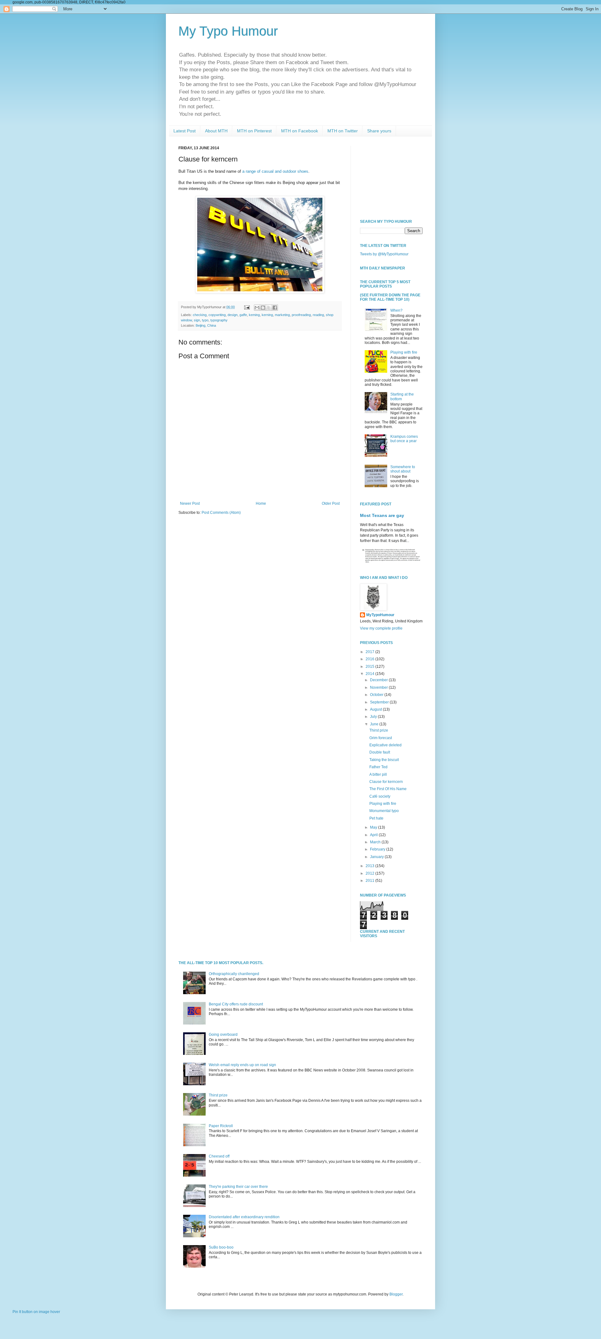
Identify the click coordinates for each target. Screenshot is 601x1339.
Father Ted (378, 767)
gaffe (243, 315)
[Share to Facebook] (275, 307)
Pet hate (376, 818)
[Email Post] (247, 307)
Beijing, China (206, 325)
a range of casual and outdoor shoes (275, 171)
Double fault (379, 752)
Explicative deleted (385, 745)
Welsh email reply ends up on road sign (242, 1065)
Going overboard (223, 1034)
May (374, 827)
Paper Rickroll (221, 1126)
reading (318, 315)
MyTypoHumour (380, 615)
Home (261, 503)
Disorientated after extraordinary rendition (244, 1217)
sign (197, 320)
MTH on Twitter (342, 130)
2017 (370, 652)
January (377, 857)
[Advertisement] (391, 177)
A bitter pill (378, 774)
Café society (379, 796)
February (378, 849)
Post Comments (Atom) (221, 512)
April (374, 835)
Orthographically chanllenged (234, 974)
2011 (370, 880)
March (376, 842)
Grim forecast (380, 738)
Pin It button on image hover (36, 1312)
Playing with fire (403, 352)
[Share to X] (269, 307)
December (379, 680)
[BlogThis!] (263, 307)
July (374, 716)
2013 (370, 866)
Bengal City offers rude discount (236, 1004)
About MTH (216, 130)
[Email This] (257, 307)
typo (205, 320)
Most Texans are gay (382, 515)
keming (254, 315)
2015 (370, 666)
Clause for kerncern (386, 781)
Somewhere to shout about (402, 469)
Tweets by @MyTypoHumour (384, 254)
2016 (370, 659)
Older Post (331, 503)
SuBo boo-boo (221, 1247)
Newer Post (190, 503)
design (233, 315)
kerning (267, 315)
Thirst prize (378, 730)
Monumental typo (384, 811)
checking (200, 315)
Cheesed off (219, 1156)
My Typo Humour (228, 31)
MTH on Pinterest (254, 130)
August (376, 709)
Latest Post (184, 130)
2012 (370, 873)
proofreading (301, 315)
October (377, 694)
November (379, 687)
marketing (282, 315)
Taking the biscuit (384, 760)
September (380, 702)
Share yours (379, 130)
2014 (370, 674)
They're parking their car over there (238, 1186)
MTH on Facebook (299, 130)
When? (396, 310)
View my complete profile (381, 628)
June (374, 724)
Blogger (396, 1294)
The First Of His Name (388, 789)
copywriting (217, 315)
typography (219, 320)
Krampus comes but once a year (404, 438)
